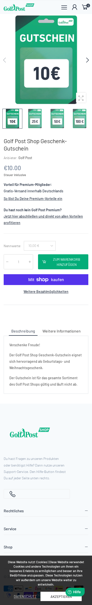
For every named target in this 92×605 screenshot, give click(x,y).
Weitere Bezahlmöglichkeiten (46, 291)
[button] (87, 60)
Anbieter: (11, 158)
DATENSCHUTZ (25, 596)
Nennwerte (12, 245)
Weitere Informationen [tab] (61, 331)
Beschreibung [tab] (23, 331)
